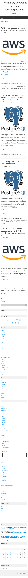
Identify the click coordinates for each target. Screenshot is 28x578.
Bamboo (3, 334)
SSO (3, 474)
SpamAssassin (4, 470)
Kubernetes (20, 291)
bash (1, 506)
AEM (3, 489)
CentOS (3, 386)
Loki (4, 455)
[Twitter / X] (9, 323)
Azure (3, 414)
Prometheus (4, 451)
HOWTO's (20, 83)
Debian (3, 384)
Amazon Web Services (9, 83)
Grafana (4, 453)
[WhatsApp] (8, 320)
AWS (18, 86)
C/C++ (2, 510)
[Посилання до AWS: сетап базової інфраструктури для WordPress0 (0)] (14, 59)
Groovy (2, 514)
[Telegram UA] (2, 320)
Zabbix (3, 459)
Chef (3, 348)
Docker (3, 416)
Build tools (3, 363)
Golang (2, 512)
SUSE (3, 390)
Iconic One (8, 576)
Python (2, 508)
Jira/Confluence (4, 372)
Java (1, 519)
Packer (3, 365)
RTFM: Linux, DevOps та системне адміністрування (14, 6)
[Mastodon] (17, 320)
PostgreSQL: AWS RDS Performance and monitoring (10, 163)
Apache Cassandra (5, 441)
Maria (4, 88)
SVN (3, 361)
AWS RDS (21, 86)
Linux (2, 380)
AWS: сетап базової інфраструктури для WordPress (14, 29)
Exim (3, 464)
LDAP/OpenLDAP (5, 447)
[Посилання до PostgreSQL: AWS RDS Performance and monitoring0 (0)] (14, 195)
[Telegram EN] (5, 320)
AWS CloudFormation (6, 355)
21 (17, 555)
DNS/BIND (4, 480)
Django (3, 487)
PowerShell (3, 521)
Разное (2, 497)
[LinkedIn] (12, 323)
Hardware (2, 495)
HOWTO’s (2, 404)
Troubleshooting (4, 408)
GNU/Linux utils (4, 493)
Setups (2, 374)
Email (2, 462)
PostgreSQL (8, 156)
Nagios (3, 457)
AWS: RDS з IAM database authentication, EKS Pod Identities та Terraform (13, 232)
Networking (10, 85)
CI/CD (2, 330)
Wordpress (20, 576)
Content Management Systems (7, 485)
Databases (16, 83)
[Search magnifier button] (26, 305)
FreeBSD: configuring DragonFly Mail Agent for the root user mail (13, 528)
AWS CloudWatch (9, 221)
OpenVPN (4, 482)
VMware (3, 424)
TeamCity (4, 336)
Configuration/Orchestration (19, 288)
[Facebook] (26, 320)
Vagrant (3, 420)
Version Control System (5, 357)
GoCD (3, 340)
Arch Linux (4, 382)
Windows (2, 397)
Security (11, 290)
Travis (3, 338)
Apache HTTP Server (6, 430)
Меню (14, 17)
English (3, 499)
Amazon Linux (13, 86)
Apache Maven (5, 367)
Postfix (3, 468)
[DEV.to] (11, 320)
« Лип (3, 560)
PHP (16, 85)
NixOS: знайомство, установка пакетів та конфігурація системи (14, 530)
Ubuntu (3, 388)
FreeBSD (2, 393)
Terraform (15, 290)
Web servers (3, 427)
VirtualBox (4, 422)
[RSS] (18, 323)
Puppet (3, 350)
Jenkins (3, 332)
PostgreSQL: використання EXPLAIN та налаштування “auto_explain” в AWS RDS (12, 98)
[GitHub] (23, 320)
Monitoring (3, 156)
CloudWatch (16, 218)
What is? (2, 406)
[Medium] (14, 320)
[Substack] (20, 320)
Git (2, 359)
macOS (2, 395)
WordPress (5, 89)
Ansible (3, 346)
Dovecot (3, 466)
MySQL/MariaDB (4, 85)
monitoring (19, 156)
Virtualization (20, 85)
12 (10, 554)
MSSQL (3, 445)
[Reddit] (15, 323)
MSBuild (3, 369)
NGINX (14, 85)
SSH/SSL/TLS (4, 476)
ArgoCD (3, 342)
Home (2, 312)
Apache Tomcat (5, 432)
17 (3, 555)
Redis (3, 443)
